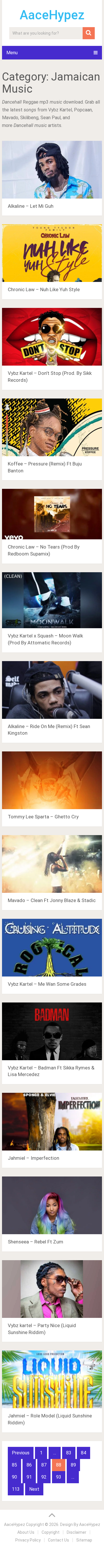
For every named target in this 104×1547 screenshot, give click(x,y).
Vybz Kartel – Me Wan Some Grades (47, 984)
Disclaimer (76, 1532)
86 (29, 1465)
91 (29, 1477)
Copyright (51, 1532)
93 (58, 1477)
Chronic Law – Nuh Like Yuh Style (44, 289)
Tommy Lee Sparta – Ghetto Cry (43, 817)
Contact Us (58, 1540)
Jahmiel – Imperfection (33, 1158)
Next (34, 1489)
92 (44, 1477)
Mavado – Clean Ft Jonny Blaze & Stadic (52, 900)
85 (14, 1465)
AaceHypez (52, 15)
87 (44, 1465)
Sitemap (84, 1540)
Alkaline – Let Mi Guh (30, 206)
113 (16, 1489)
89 (73, 1465)
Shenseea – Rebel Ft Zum (35, 1242)
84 (83, 1453)
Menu (12, 52)
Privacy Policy (28, 1540)
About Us (25, 1532)
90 (14, 1477)
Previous (20, 1453)
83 (68, 1453)
